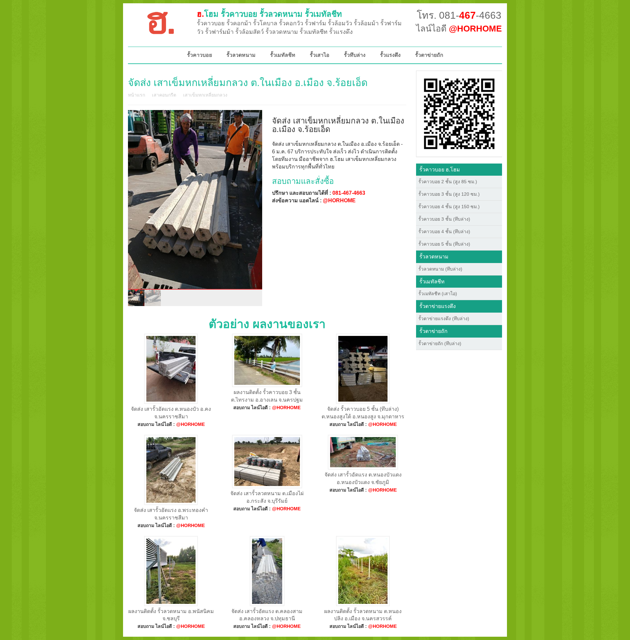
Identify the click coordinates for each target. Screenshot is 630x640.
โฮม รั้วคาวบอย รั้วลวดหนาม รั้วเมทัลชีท (269, 14)
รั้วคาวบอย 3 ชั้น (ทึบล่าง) (444, 219)
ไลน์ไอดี (459, 28)
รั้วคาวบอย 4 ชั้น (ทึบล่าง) (444, 231)
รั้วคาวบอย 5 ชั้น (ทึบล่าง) (444, 244)
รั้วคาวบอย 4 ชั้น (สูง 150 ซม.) (449, 206)
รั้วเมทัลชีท (282, 55)
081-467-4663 (348, 193)
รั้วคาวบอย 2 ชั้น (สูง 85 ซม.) (447, 181)
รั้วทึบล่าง (355, 55)
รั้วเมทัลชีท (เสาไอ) (437, 293)
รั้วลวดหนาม (241, 55)
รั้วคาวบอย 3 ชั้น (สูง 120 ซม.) (449, 194)
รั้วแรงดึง (390, 55)
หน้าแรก (136, 95)
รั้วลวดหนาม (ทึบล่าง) (440, 269)
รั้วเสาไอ (319, 55)
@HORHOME (339, 200)
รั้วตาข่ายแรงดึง (437, 306)
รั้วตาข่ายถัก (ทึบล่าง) (439, 343)
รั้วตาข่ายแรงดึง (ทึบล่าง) (443, 318)
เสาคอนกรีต (164, 95)
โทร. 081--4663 (459, 15)
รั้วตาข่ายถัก (429, 55)
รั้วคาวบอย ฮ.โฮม (439, 169)
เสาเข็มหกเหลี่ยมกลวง (205, 95)
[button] (459, 113)
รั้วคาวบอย (199, 55)
